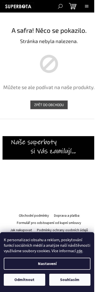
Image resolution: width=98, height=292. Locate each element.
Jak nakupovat (21, 230)
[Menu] (87, 6)
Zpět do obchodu (49, 105)
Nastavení (47, 263)
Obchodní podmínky (34, 215)
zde (79, 251)
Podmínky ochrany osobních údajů (62, 230)
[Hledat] (60, 6)
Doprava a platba (66, 215)
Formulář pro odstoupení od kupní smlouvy (49, 222)
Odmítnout (24, 279)
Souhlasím (69, 279)
